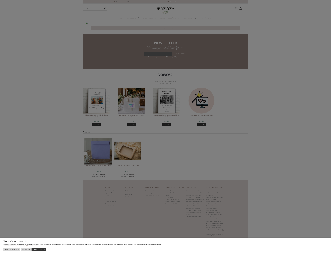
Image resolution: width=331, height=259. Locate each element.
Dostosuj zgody (26, 249)
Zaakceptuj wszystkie (39, 249)
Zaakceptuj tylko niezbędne (11, 249)
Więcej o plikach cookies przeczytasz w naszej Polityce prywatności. (20, 245)
